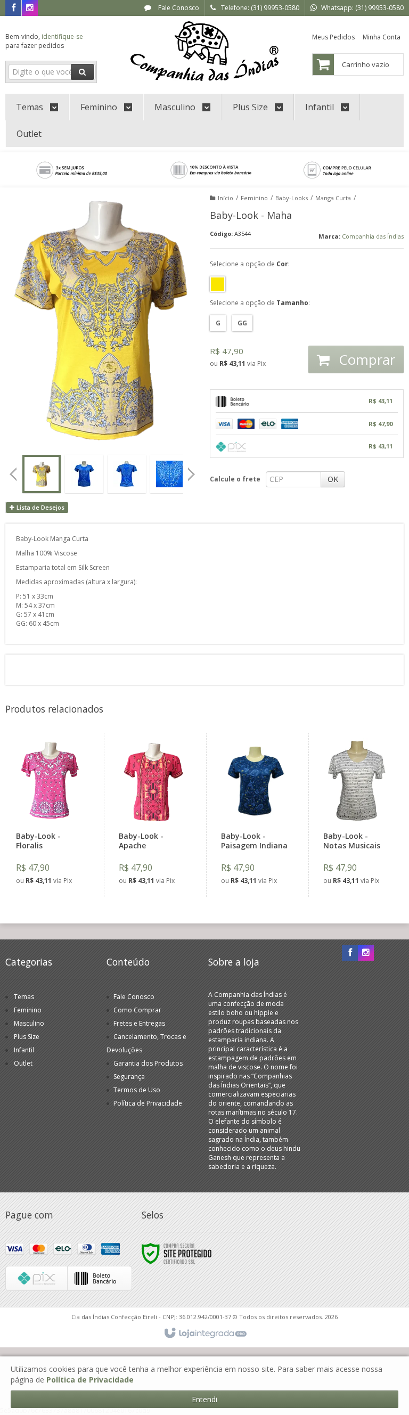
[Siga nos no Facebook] (13, 8)
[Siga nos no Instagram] (30, 8)
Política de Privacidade (147, 1103)
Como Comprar (137, 1010)
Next (192, 470)
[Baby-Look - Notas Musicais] (357, 815)
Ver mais (56, 849)
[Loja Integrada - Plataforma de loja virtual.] (204, 1333)
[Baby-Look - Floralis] (50, 815)
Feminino (254, 198)
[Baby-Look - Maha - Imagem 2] (84, 474)
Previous (13, 474)
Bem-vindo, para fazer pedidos (44, 41)
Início (225, 198)
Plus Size (26, 1036)
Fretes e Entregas (139, 1023)
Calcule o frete (235, 479)
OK (333, 479)
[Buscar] (82, 72)
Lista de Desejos (39, 507)
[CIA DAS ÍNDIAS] (204, 51)
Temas (24, 996)
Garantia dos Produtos (148, 1063)
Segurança (129, 1076)
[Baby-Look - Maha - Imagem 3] (127, 474)
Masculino (29, 1023)
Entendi (204, 1399)
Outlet (23, 1063)
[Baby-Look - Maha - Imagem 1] (41, 474)
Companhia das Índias (373, 236)
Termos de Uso (136, 1089)
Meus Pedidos (333, 37)
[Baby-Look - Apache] (153, 815)
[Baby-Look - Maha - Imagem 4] (169, 474)
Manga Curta (333, 198)
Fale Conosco (178, 7)
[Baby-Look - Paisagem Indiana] (255, 815)
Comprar (365, 359)
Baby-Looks (291, 198)
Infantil (24, 1049)
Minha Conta (381, 37)
